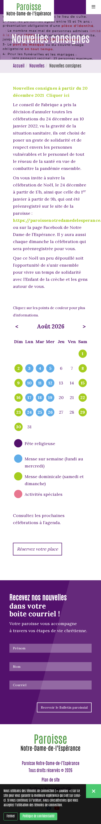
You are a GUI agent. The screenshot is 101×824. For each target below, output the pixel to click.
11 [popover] (40, 383)
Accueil (18, 66)
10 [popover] (29, 383)
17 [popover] (29, 397)
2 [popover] (18, 368)
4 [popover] (40, 368)
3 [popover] (29, 368)
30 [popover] (18, 427)
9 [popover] (18, 383)
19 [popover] (50, 397)
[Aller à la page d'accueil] (29, 10)
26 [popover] (50, 412)
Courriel (19, 685)
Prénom (19, 648)
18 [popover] (40, 397)
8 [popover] (83, 368)
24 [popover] (29, 412)
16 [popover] (18, 397)
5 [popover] (50, 368)
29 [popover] (82, 412)
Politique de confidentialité (38, 816)
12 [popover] (50, 383)
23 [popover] (18, 412)
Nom (16, 666)
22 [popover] (82, 397)
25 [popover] (40, 412)
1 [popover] (82, 354)
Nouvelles (36, 66)
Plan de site (51, 780)
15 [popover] (83, 383)
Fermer (11, 816)
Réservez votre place (37, 549)
